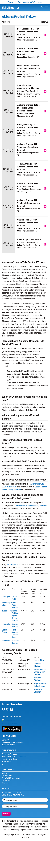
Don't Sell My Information (11, 778)
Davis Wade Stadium (15, 605)
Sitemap (5, 783)
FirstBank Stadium (16, 641)
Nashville (6, 640)
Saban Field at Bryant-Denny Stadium (31, 505)
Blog (3, 764)
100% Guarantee (8, 745)
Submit (6, 814)
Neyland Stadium (15, 625)
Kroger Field (14, 598)
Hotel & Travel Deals (9, 759)
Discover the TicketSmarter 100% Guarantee (25, 2)
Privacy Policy (7, 776)
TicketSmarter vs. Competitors (13, 757)
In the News (6, 761)
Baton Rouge (4, 631)
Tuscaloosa (7, 611)
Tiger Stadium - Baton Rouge (15, 633)
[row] (25, 35)
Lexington (6, 597)
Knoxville (6, 624)
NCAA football (13, 564)
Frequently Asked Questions (12, 742)
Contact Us (6, 740)
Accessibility (6, 781)
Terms (4, 773)
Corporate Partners (9, 754)
